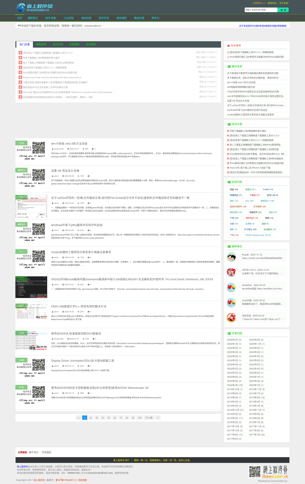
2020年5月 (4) (256, 380)
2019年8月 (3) (234, 393)
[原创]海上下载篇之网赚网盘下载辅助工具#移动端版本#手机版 (260, 158)
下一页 (149, 417)
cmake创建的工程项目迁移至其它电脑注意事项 (81, 252)
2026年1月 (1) (234, 343)
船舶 (273, 212)
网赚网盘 (236, 194)
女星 (234, 223)
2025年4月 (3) (234, 352)
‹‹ (78, 417)
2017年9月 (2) (256, 430)
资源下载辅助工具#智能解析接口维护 (41, 57)
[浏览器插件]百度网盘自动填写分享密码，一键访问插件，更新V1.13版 (57, 97)
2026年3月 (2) (234, 339)
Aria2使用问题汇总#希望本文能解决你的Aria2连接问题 (50, 72)
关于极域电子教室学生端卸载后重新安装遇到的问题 (252, 73)
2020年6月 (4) (234, 380)
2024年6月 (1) (234, 356)
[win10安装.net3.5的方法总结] (31, 150)
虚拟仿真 (86, 18)
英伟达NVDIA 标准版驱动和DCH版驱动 (76, 333)
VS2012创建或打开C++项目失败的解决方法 (78, 306)
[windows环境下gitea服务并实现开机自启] (31, 231)
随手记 (155, 18)
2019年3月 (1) (256, 401)
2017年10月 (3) (235, 430)
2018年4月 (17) (235, 418)
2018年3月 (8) (256, 418)
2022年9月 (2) (256, 360)
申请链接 (46, 452)
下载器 (254, 194)
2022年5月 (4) (234, 368)
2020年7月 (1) (256, 376)
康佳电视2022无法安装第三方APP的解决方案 (45, 87)
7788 (234, 217)
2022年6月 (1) (256, 364)
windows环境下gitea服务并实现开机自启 (77, 225)
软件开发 (104, 18)
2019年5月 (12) (257, 397)
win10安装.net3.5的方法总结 (69, 143)
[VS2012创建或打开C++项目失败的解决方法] (31, 310)
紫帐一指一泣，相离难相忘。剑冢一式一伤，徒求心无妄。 (163, 460)
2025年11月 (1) (257, 343)
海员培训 (252, 217)
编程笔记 (33, 18)
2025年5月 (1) (256, 347)
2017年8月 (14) (235, 434)
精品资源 (139, 18)
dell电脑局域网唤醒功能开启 (241, 86)
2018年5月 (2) (256, 413)
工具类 (21, 360)
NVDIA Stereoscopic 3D (258, 234)
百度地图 (82, 479)
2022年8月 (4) (234, 364)
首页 (19, 18)
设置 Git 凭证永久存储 (65, 170)
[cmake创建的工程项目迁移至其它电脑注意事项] (31, 259)
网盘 (234, 189)
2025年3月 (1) (256, 352)
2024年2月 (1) (234, 360)
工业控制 (69, 18)
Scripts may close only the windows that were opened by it (52, 77)
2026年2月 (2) (256, 339)
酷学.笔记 (33, 452)
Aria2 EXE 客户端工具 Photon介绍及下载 (250, 167)
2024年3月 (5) (256, 356)
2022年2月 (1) (256, 372)
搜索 (283, 9)
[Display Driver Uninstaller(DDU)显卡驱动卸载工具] (31, 367)
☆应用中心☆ (258, 2)
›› (158, 417)
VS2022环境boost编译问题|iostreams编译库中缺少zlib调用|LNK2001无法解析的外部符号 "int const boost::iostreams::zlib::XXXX (132, 279)
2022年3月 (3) (234, 372)
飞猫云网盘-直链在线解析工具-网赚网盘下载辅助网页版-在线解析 (55, 82)
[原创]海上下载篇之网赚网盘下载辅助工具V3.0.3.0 (48, 52)
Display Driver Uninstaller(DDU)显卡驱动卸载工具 (82, 360)
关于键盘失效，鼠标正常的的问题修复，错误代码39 (253, 77)
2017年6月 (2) (234, 438)
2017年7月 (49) (257, 434)
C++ (21, 251)
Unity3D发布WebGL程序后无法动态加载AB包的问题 (253, 91)
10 (139, 417)
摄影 (233, 229)
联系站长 (272, 2)
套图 (269, 217)
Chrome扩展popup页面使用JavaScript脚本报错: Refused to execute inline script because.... (69, 92)
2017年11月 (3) (257, 426)
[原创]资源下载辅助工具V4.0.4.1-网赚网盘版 (45, 67)
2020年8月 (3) (234, 376)
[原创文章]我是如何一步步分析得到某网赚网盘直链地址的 (258, 172)
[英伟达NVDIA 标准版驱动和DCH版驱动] (31, 339)
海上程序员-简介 (121, 460)
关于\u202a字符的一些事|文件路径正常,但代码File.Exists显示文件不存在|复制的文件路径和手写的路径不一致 (120, 198)
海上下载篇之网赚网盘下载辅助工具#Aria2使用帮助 (48, 62)
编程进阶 (236, 212)
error (249, 200)
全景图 (249, 223)
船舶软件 (255, 212)
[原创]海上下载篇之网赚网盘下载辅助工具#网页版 (254, 149)
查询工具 (272, 194)
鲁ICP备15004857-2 (66, 479)
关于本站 (283, 2)
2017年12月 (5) (235, 426)
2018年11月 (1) (257, 409)
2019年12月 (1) (235, 389)
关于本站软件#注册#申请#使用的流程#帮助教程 (262, 25)
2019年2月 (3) (234, 405)
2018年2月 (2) (234, 422)
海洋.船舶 (50, 18)
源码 (234, 200)
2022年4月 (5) (256, 368)
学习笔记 (250, 229)
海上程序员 (22, 466)
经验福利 (121, 18)
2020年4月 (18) (235, 385)
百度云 (250, 189)
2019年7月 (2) (256, 393)
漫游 (265, 223)
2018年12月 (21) (235, 409)
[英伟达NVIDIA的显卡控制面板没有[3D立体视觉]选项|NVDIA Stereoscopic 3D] (31, 394)
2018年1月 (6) (256, 422)
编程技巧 (267, 200)
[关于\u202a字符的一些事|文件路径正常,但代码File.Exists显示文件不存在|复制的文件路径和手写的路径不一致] (31, 216)
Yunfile (268, 189)
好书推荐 (260, 206)
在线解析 (270, 229)
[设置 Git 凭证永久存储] (31, 177)
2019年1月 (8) (256, 405)
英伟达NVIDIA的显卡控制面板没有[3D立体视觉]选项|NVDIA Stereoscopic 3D (100, 388)
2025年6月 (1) (234, 347)
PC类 (21, 143)
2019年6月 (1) (234, 397)
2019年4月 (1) (234, 401)
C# (21, 197)
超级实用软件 (238, 206)
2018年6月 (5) (234, 413)
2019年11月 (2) (257, 389)
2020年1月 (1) (256, 385)
